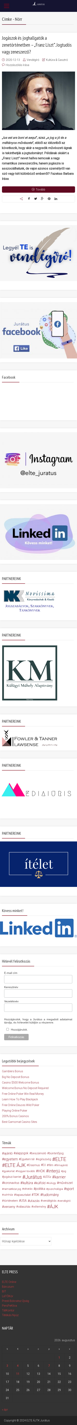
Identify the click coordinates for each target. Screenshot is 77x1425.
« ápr (5, 1409)
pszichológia (55, 1188)
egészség (44, 1159)
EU (44, 1165)
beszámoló (38, 1153)
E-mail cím (10, 972)
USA (24, 1200)
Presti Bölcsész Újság (15, 1300)
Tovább (40, 189)
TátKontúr (8, 1310)
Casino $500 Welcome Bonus (20, 1082)
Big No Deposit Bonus (15, 1077)
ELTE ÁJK (15, 1165)
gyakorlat (9, 1171)
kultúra (28, 1183)
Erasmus (34, 1165)
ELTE (60, 1159)
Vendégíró (33, 59)
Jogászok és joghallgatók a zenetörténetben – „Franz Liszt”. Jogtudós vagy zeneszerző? (37, 45)
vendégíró (64, 1200)
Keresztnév (11, 987)
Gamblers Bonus (12, 1071)
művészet (66, 1183)
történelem (11, 1200)
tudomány (50, 1194)
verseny (9, 1207)
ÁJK (54, 1206)
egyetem (11, 1159)
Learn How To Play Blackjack (20, 1099)
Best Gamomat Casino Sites (19, 1121)
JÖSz (48, 1177)
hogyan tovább (26, 1171)
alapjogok (21, 1153)
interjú (54, 1171)
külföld (40, 1183)
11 (17, 1373)
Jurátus (33, 1177)
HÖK (41, 1171)
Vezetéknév (11, 1001)
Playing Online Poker (14, 1110)
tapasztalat (23, 1195)
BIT (4, 1291)
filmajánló (62, 1165)
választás (24, 1206)
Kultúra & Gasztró (57, 59)
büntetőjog (56, 1153)
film (51, 1165)
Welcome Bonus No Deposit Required (25, 1088)
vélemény (39, 1206)
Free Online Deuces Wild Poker (20, 1105)
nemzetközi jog (12, 1188)
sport (70, 1189)
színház (8, 1194)
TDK (36, 1195)
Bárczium (8, 1286)
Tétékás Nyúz (10, 1315)
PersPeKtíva (9, 1305)
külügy (52, 1183)
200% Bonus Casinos (15, 1116)
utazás (35, 1201)
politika (40, 1189)
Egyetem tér (27, 1159)
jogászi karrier (12, 1177)
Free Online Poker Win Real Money (23, 1093)
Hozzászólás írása (17, 65)
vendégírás (49, 1200)
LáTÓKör (7, 1296)
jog (64, 1171)
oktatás (28, 1188)
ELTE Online (9, 1282)
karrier (60, 1177)
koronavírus (11, 1183)
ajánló (8, 1153)
